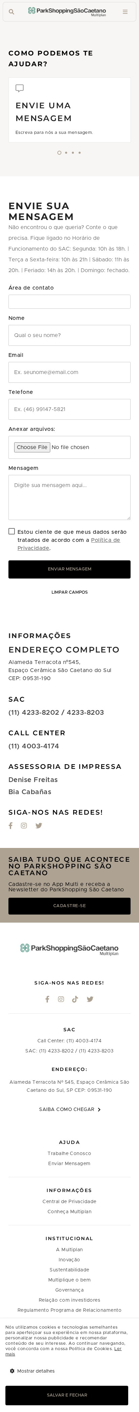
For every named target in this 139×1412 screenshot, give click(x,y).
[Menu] (125, 12)
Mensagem (23, 468)
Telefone (20, 392)
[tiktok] (75, 1000)
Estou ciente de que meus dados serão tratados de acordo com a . (72, 540)
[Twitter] (90, 1000)
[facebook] (47, 1000)
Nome (16, 318)
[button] (70, 301)
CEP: (15, 678)
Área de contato (31, 288)
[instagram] (24, 826)
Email (15, 355)
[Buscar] (11, 12)
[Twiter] (39, 826)
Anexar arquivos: (31, 429)
